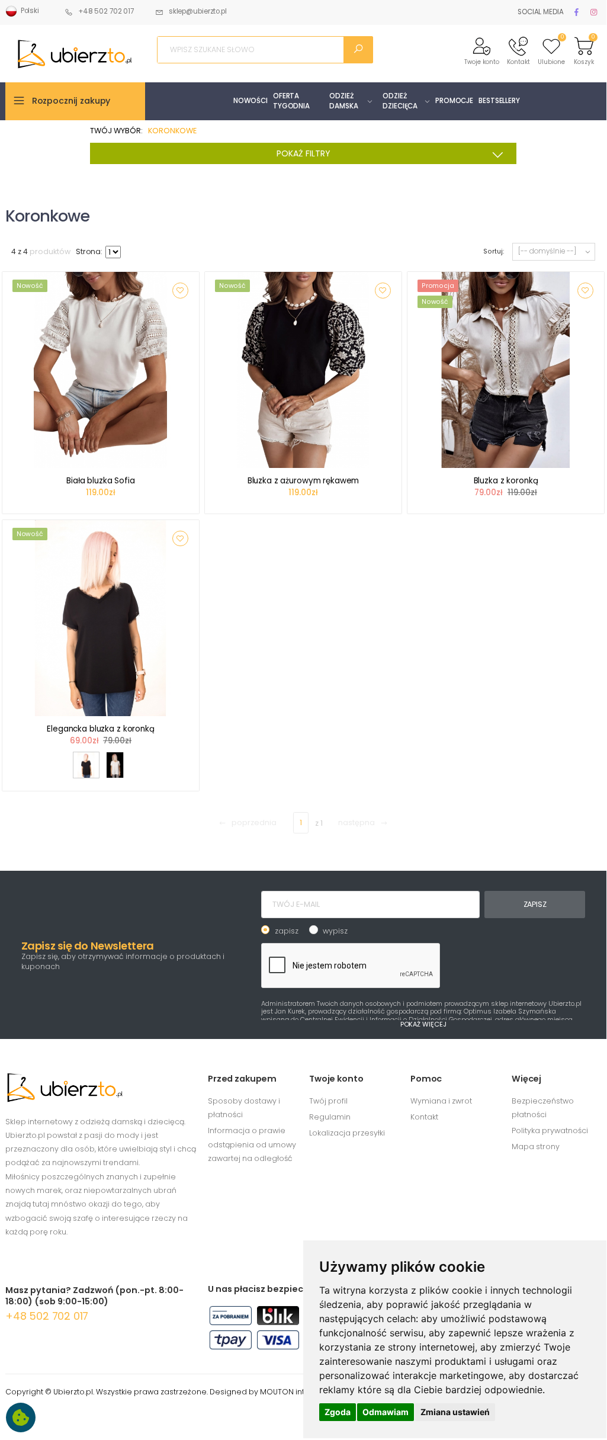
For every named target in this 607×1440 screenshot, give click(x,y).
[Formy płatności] (278, 1330)
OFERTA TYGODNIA (291, 101)
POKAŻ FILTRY (303, 153)
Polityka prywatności (550, 1130)
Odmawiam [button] (385, 1412)
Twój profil (328, 1101)
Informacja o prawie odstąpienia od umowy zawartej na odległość (252, 1144)
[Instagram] (595, 12)
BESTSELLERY (499, 100)
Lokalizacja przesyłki (347, 1133)
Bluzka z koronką (506, 480)
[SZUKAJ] (358, 49)
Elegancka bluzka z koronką (101, 729)
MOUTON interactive (298, 1392)
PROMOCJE (454, 100)
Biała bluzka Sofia (100, 480)
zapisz (286, 931)
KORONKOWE (172, 131)
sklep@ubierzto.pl (198, 11)
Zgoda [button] (338, 1412)
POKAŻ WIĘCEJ (423, 1024)
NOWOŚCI (250, 100)
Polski (28, 10)
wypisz (335, 931)
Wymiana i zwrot (441, 1101)
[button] (481, 50)
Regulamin (330, 1117)
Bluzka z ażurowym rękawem (303, 480)
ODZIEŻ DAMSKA (343, 101)
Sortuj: (493, 251)
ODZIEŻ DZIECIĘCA (400, 101)
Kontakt (424, 1117)
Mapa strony (536, 1146)
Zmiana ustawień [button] (455, 1412)
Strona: (89, 251)
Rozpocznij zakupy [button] (71, 101)
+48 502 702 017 (106, 11)
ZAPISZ (535, 904)
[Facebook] (578, 12)
